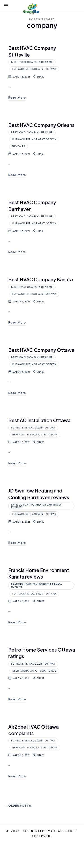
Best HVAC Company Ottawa (41, 350)
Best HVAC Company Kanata (40, 279)
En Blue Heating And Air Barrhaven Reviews (36, 506)
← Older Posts (17, 806)
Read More (17, 97)
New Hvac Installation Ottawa (34, 434)
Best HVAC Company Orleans (41, 125)
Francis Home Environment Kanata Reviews (36, 585)
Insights (18, 146)
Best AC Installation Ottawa (39, 420)
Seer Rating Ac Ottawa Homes (34, 670)
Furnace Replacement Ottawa (34, 69)
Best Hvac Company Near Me (32, 62)
